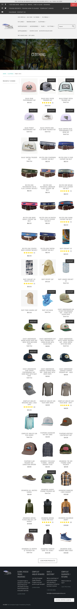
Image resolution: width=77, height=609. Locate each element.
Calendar (12, 12)
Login (67, 8)
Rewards (47, 4)
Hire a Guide (38, 4)
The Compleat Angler (13, 604)
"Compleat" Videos (47, 8)
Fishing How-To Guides (30, 8)
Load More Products (47, 560)
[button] (37, 17)
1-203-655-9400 (14, 4)
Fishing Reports (15, 8)
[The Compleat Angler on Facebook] (5, 4)
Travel (30, 4)
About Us (23, 4)
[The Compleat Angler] (9, 26)
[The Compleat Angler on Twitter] (5, 8)
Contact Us (21, 12)
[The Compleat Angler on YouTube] (2, 12)
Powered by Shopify (25, 604)
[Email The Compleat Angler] (2, 4)
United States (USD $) (63, 600)
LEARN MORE (21, 594)
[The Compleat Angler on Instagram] (2, 8)
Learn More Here (65, 586)
